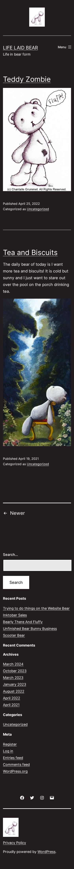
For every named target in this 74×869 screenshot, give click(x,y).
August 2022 (13, 691)
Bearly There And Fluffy (23, 622)
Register (10, 744)
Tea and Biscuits (30, 252)
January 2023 (14, 684)
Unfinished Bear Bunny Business (30, 628)
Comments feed (16, 764)
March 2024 (13, 664)
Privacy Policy (14, 843)
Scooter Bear (14, 635)
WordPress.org (15, 771)
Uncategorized (38, 209)
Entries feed (13, 758)
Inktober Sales (15, 615)
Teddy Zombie (27, 79)
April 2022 (11, 698)
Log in (8, 751)
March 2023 (13, 678)
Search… (10, 554)
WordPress (46, 852)
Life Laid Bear (20, 48)
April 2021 (11, 705)
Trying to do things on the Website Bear (36, 608)
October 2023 (14, 671)
